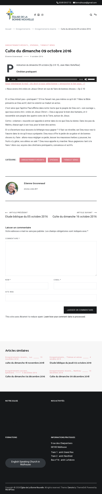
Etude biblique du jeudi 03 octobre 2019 (70, 363)
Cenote (71, 487)
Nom (8, 280)
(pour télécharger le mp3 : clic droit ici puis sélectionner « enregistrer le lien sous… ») (45, 83)
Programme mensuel (60, 407)
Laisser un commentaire (80, 310)
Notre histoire (12, 422)
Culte (53, 412)
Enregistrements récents (16, 45)
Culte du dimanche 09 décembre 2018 (69, 377)
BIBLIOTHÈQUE (12, 443)
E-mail (57, 280)
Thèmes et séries (47, 45)
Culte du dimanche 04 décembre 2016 (25, 377)
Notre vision (11, 417)
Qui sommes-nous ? (14, 407)
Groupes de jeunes (59, 427)
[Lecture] (8, 79)
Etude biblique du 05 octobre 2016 (26, 215)
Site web (9, 292)
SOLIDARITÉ (11, 448)
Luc (30, 357)
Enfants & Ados (58, 422)
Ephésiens (34, 45)
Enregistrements (57, 357)
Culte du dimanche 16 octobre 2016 (75, 215)
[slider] (91, 79)
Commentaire (12, 238)
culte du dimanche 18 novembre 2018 (24, 363)
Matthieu (77, 371)
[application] (51, 79)
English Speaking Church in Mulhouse (25, 463)
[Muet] (85, 79)
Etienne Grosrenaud (13, 56)
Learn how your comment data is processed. (64, 316)
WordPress (9, 490)
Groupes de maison (60, 417)
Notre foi (9, 412)
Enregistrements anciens (16, 371)
